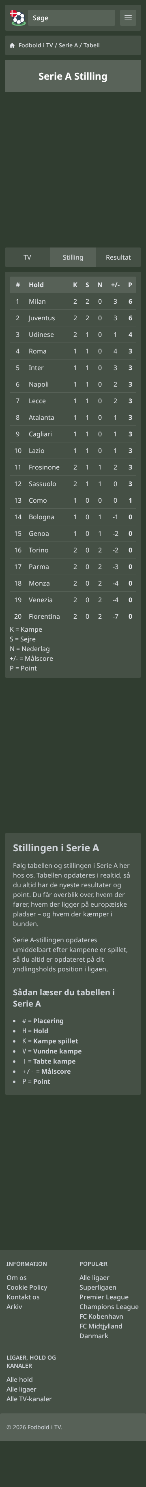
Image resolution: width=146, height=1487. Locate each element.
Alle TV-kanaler (29, 1398)
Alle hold (19, 1379)
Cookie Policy (26, 1287)
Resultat (118, 257)
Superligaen (97, 1287)
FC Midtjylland (100, 1326)
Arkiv (14, 1306)
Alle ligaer (94, 1277)
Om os (16, 1277)
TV (27, 257)
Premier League (104, 1296)
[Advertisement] (73, 170)
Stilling (73, 257)
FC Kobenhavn (101, 1316)
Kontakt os (23, 1296)
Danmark (93, 1335)
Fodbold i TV (36, 45)
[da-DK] (18, 18)
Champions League (109, 1306)
